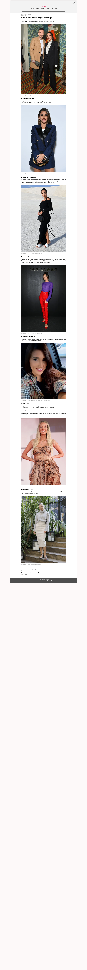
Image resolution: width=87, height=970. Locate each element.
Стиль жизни (54, 8)
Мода (37, 8)
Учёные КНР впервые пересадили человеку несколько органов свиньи (37, 574)
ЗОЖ (48, 8)
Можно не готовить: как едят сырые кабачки (31, 570)
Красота (42, 8)
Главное (32, 8)
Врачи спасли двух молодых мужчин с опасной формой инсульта (36, 569)
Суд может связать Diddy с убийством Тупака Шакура (33, 572)
